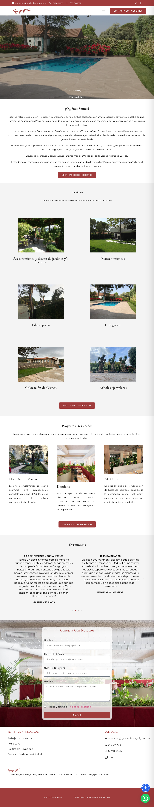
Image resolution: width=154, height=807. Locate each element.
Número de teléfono (54, 667)
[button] (103, 10)
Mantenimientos (113, 258)
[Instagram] (136, 3)
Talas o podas (40, 325)
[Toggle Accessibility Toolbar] (145, 788)
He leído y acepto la (69, 706)
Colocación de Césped (41, 387)
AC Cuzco (111, 479)
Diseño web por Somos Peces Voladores (92, 797)
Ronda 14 (63, 486)
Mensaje (48, 681)
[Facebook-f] (141, 3)
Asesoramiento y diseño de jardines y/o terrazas (40, 260)
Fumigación (113, 325)
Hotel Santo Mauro (23, 479)
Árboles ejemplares (113, 387)
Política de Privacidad (79, 706)
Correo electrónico (54, 654)
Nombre (48, 640)
